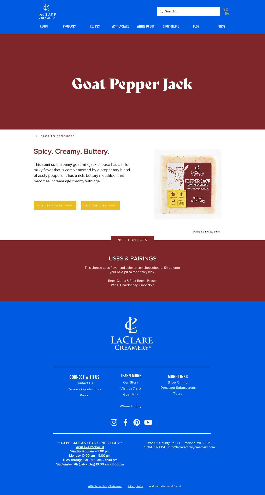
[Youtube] (148, 422)
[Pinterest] (136, 422)
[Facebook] (125, 422)
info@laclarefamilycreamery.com (191, 447)
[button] (227, 11)
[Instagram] (114, 422)
